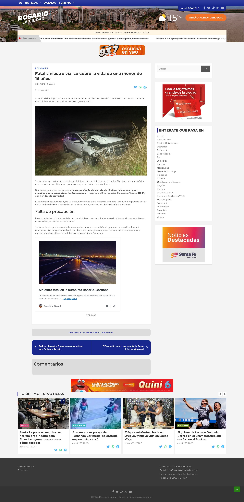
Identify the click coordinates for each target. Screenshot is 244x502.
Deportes (162, 146)
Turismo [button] (65, 2)
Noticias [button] (31, 2)
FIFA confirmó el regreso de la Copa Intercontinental (123, 347)
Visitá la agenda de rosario (206, 17)
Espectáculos (164, 153)
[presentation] (220, 394)
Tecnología (163, 206)
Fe (158, 157)
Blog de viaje (164, 139)
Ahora (160, 136)
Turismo (161, 213)
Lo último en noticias (41, 394)
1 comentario (41, 90)
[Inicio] (21, 3)
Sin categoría (164, 199)
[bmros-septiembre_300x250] (184, 86)
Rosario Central (165, 192)
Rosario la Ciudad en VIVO (171, 196)
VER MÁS (91, 315)
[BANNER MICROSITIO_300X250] (184, 228)
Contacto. (23, 470)
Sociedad (162, 203)
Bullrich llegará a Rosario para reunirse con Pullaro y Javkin (61, 347)
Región (161, 185)
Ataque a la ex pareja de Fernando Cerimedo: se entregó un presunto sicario (42, 436)
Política (161, 178)
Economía (162, 150)
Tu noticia (162, 210)
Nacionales (163, 167)
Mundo (161, 164)
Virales (160, 217)
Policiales (41, 68)
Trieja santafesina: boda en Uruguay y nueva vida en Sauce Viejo (94, 436)
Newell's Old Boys (166, 171)
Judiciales (162, 160)
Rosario (161, 189)
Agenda (50, 2)
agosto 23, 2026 (27, 443)
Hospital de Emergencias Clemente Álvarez (113, 193)
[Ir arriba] (237, 489)
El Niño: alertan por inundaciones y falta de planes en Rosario (200, 434)
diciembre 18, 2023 (44, 84)
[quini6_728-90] (122, 380)
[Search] (205, 69)
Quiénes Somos (26, 466)
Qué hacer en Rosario (168, 182)
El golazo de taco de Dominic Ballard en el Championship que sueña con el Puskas (147, 436)
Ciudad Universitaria (167, 143)
